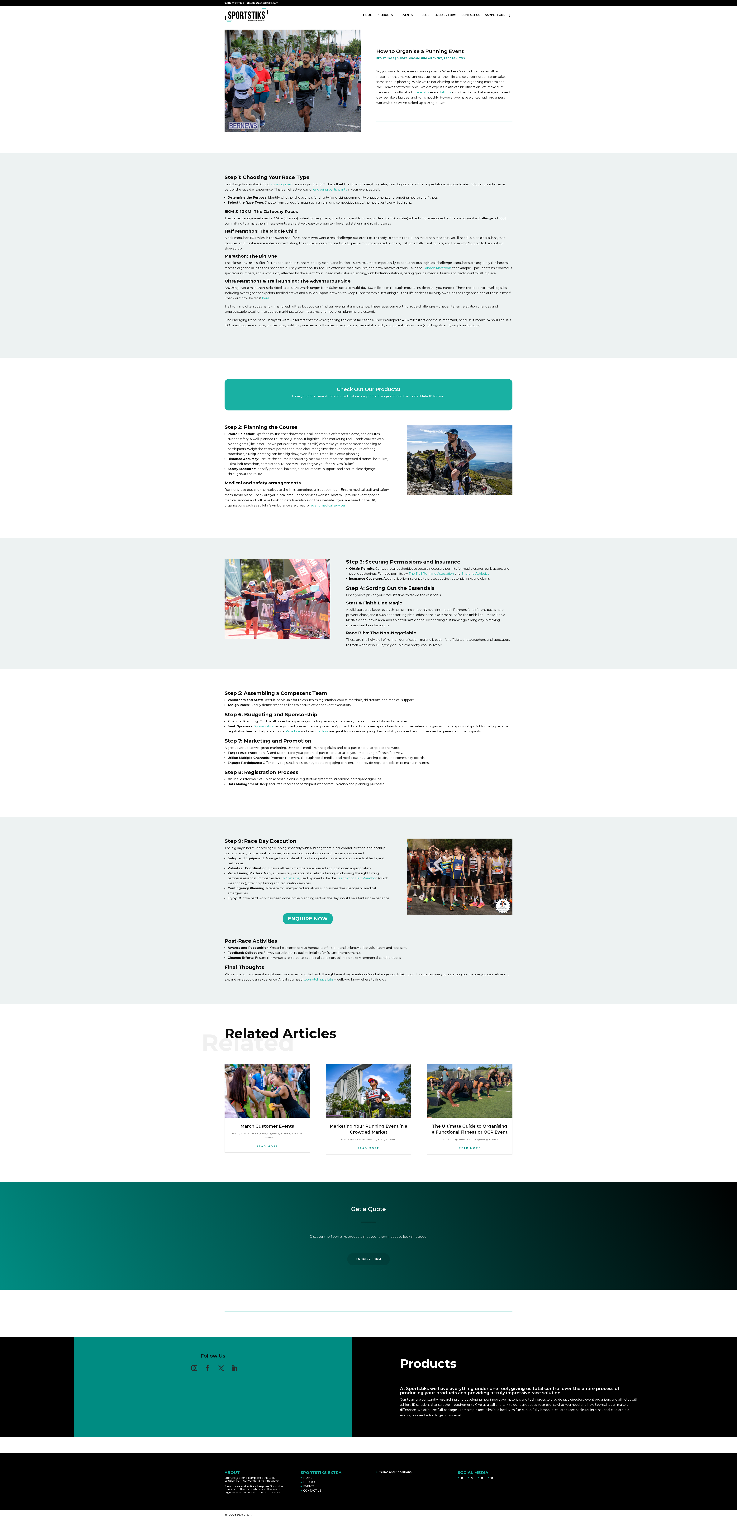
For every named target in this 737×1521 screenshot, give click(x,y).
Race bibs (293, 731)
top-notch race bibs (318, 979)
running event (282, 184)
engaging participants (330, 189)
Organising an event (425, 58)
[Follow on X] (221, 1368)
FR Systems (290, 878)
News (263, 1133)
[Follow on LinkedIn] (235, 1368)
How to (470, 1139)
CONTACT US (470, 15)
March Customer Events (267, 1126)
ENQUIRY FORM (445, 15)
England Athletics (475, 573)
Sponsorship (263, 726)
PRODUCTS (385, 15)
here (265, 298)
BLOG (425, 15)
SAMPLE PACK (495, 15)
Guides (402, 58)
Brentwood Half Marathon (357, 878)
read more (267, 1146)
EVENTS (407, 15)
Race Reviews (454, 58)
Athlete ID (253, 1133)
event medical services (328, 505)
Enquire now (308, 919)
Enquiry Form (368, 1259)
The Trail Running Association (431, 573)
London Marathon (437, 268)
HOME (367, 15)
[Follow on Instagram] (194, 1368)
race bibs (422, 92)
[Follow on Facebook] (208, 1368)
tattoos (445, 92)
